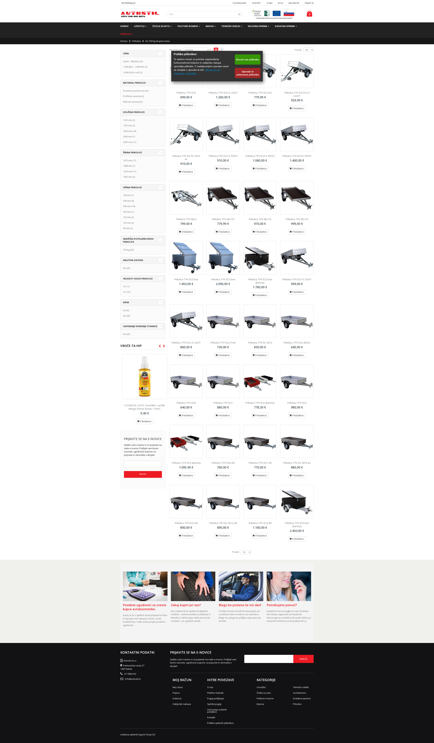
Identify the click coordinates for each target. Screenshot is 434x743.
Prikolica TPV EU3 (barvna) (186, 462)
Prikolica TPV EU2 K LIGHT (186, 342)
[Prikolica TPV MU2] (186, 197)
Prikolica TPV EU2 (186, 92)
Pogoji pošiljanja (215, 698)
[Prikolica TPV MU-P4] (296, 197)
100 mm (127, 195)
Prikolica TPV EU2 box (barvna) (260, 281)
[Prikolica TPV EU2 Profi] (223, 321)
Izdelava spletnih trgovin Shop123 (137, 734)
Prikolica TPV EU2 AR (186, 523)
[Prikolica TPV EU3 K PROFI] (260, 134)
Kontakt (256, 3)
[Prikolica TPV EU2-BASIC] (296, 321)
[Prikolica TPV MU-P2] (223, 197)
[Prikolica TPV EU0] (186, 381)
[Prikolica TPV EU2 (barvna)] (260, 381)
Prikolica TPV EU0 (186, 402)
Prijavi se (309, 3)
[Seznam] (221, 50)
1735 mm (127, 125)
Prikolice (125, 34)
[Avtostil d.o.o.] (139, 14)
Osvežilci (261, 687)
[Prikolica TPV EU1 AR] (260, 441)
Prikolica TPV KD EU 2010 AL (186, 157)
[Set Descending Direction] (210, 49)
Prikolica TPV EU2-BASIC (296, 342)
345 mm (127, 206)
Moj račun (294, 3)
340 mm (127, 200)
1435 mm (127, 176)
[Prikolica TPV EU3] (296, 381)
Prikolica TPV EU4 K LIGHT (223, 92)
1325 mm (127, 120)
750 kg (126, 249)
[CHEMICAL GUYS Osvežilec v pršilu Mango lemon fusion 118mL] (143, 376)
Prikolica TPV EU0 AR (223, 462)
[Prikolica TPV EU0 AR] (223, 441)
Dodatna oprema (285, 26)
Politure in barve (187, 26)
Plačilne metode (215, 692)
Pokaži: (298, 50)
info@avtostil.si (133, 678)
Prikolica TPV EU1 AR (260, 462)
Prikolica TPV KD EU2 (260, 92)
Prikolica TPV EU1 (223, 402)
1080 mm (127, 165)
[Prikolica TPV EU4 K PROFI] (296, 134)
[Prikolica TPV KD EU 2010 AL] (186, 134)
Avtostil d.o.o (129, 660)
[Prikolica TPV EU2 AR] (186, 501)
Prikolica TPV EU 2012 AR (223, 523)
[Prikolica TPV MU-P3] (260, 197)
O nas (269, 3)
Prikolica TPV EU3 (297, 402)
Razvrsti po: (176, 50)
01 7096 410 (130, 673)
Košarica (177, 698)
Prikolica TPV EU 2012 (260, 342)
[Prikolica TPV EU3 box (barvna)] (296, 501)
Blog (280, 3)
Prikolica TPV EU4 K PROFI (296, 156)
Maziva (210, 26)
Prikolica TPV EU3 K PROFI (260, 156)
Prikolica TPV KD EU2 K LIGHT (297, 94)
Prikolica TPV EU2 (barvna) (259, 402)
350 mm (127, 211)
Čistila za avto (161, 26)
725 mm (127, 222)
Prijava (176, 692)
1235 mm (127, 171)
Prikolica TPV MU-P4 (297, 219)
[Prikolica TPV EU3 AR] (260, 501)
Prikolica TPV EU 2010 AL (297, 462)
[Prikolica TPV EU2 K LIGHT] (186, 321)
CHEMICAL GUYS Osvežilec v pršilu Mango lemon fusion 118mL (143, 407)
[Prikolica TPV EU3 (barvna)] (186, 441)
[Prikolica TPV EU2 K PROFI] (223, 134)
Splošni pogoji (214, 704)
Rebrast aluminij (131, 101)
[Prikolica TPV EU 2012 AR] (223, 501)
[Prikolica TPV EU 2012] (260, 321)
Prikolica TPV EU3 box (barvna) (297, 524)
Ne (124, 268)
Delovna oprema (257, 26)
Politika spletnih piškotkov (220, 723)
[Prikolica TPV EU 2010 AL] (296, 441)
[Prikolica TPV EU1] (223, 381)
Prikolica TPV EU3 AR (260, 523)
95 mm (126, 228)
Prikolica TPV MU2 (186, 219)
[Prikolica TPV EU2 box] (186, 258)
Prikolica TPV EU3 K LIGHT (296, 279)
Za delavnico (299, 692)
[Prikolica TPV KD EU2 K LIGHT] (296, 71)
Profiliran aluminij (132, 96)
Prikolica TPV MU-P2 (223, 219)
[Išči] (239, 14)
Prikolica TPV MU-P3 (260, 219)
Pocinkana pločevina (133, 90)
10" (124, 286)
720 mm (127, 217)
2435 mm (127, 142)
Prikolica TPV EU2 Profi (223, 342)
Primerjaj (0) (129, 3)
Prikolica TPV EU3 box (223, 279)
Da (124, 310)
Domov (124, 41)
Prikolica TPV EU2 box (186, 279)
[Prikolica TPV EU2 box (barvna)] (260, 258)
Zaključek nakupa (182, 704)
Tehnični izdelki (230, 26)
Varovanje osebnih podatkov (217, 710)
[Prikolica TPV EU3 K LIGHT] (296, 258)
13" (124, 292)
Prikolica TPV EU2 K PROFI (223, 156)
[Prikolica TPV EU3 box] (223, 258)
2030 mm (127, 136)
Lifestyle (139, 26)
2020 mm (127, 131)
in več (131, 72)
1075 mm (127, 160)
